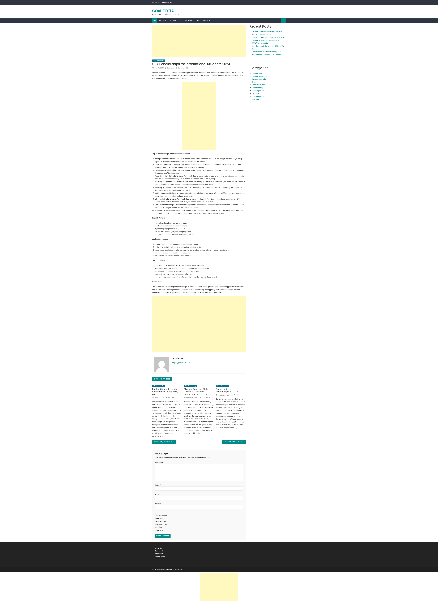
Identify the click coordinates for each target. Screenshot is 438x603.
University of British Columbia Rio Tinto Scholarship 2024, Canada (165, 442)
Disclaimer (189, 20)
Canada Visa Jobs (259, 79)
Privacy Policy (203, 20)
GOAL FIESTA (163, 10)
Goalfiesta (170, 68)
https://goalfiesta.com (181, 363)
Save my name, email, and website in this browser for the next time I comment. (161, 523)
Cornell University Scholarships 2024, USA (228, 390)
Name (158, 485)
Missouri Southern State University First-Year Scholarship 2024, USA (196, 392)
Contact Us (175, 20)
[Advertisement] (199, 41)
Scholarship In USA (259, 85)
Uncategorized (258, 90)
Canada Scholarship (260, 76)
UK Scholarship (257, 88)
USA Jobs (255, 93)
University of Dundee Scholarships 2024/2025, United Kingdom (235, 442)
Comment (159, 463)
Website (158, 503)
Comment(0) (183, 68)
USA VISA (255, 99)
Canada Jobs (257, 73)
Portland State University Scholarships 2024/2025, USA (165, 392)
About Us (163, 20)
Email (157, 494)
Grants (254, 82)
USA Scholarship (158, 61)
